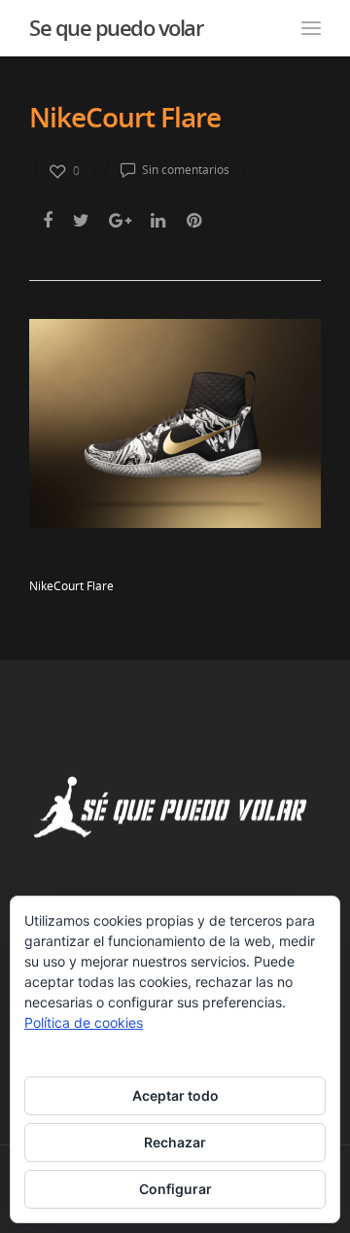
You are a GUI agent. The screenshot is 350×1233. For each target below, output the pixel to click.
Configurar (175, 1188)
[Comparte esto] (49, 219)
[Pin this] (196, 219)
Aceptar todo (175, 1095)
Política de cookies (83, 1022)
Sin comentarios (184, 169)
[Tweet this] (82, 219)
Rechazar (175, 1142)
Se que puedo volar (115, 27)
